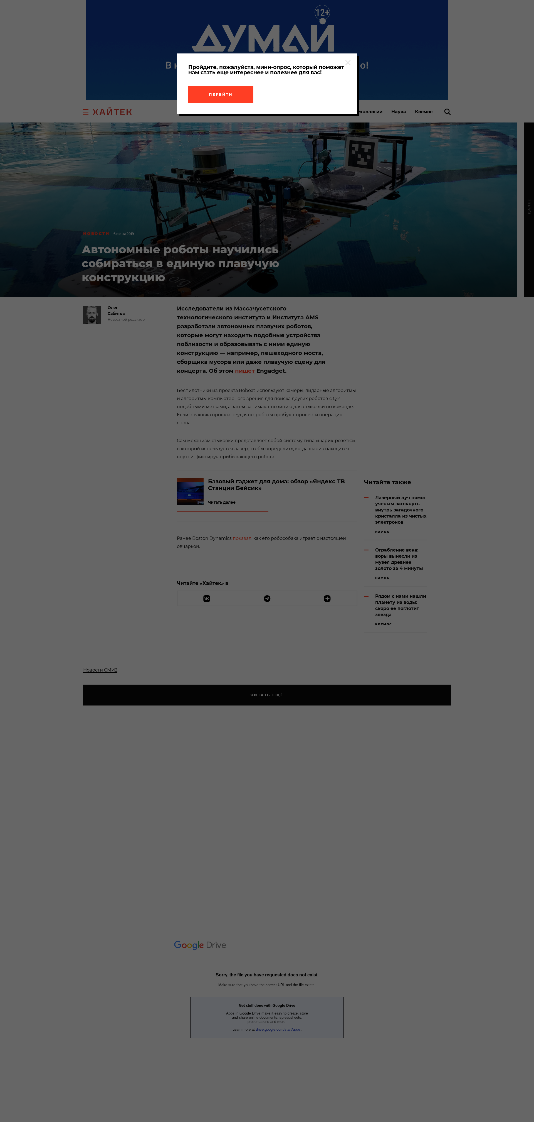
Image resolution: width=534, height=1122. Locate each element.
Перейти (221, 94)
